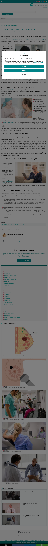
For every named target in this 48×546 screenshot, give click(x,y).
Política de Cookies (38, 62)
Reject (24, 70)
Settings (24, 74)
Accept (24, 66)
